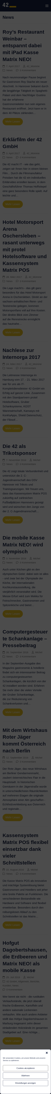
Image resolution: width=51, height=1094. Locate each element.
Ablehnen (25, 1075)
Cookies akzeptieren (25, 1068)
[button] (46, 1052)
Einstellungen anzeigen (25, 1083)
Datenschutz (21, 1090)
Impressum (31, 1090)
